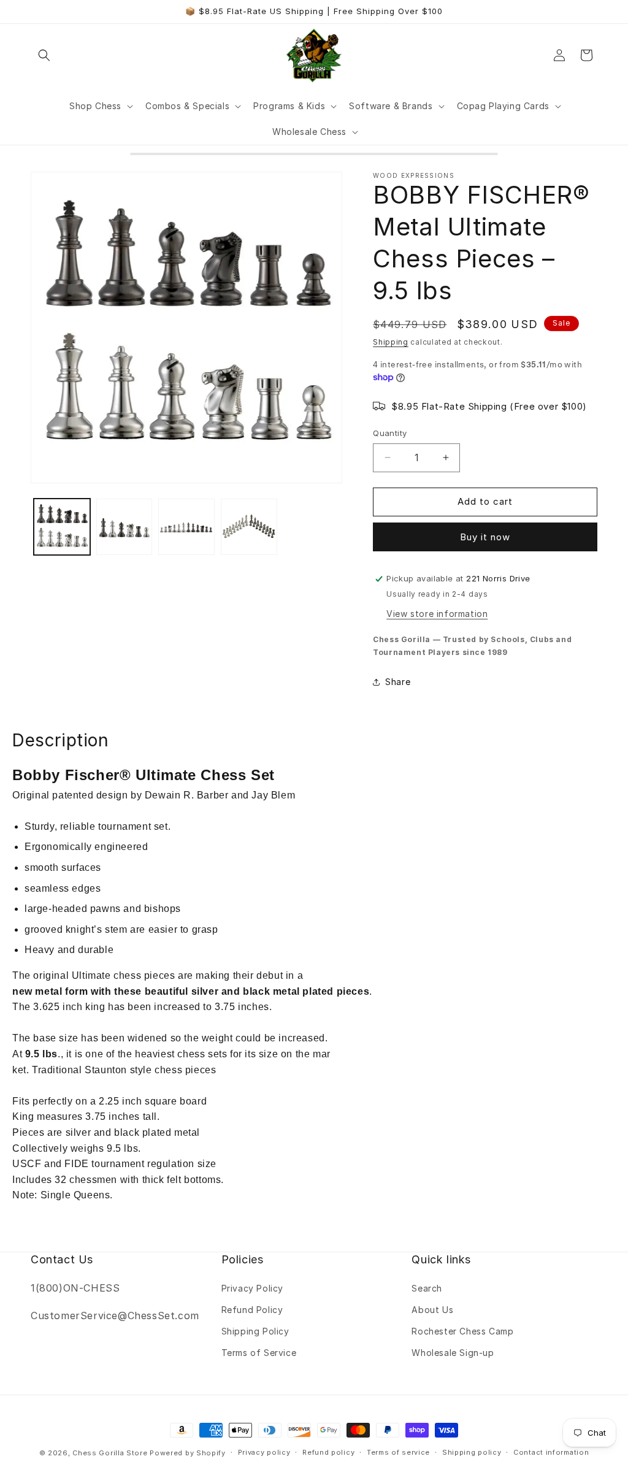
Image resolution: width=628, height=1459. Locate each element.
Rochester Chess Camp (462, 1331)
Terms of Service (259, 1352)
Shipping (390, 342)
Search (427, 1288)
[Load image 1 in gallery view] (62, 527)
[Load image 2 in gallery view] (124, 527)
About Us (432, 1309)
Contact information (551, 1452)
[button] (44, 55)
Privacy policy (264, 1452)
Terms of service (398, 1452)
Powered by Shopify (188, 1453)
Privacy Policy (252, 1288)
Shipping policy (472, 1452)
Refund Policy (252, 1309)
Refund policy (328, 1452)
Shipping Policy (255, 1331)
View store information (437, 613)
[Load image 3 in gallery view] (186, 527)
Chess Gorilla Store (109, 1453)
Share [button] (397, 681)
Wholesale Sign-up (453, 1352)
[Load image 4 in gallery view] (249, 527)
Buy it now (485, 537)
